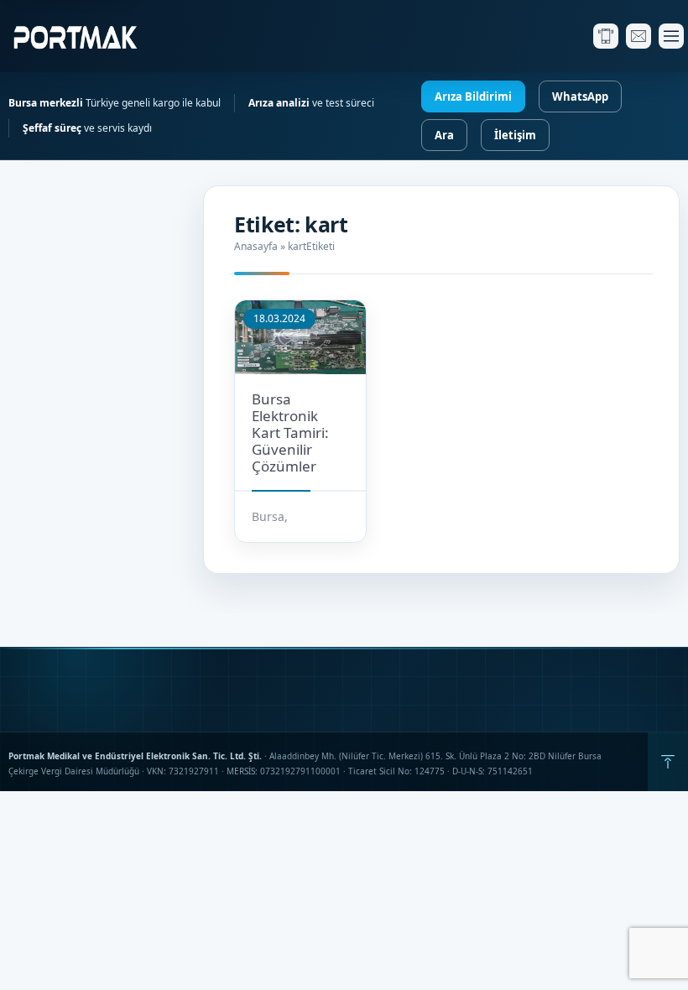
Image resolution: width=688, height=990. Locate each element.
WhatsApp (580, 96)
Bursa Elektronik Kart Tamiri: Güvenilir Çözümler (290, 432)
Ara (444, 135)
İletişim (515, 135)
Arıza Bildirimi (473, 96)
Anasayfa (256, 246)
